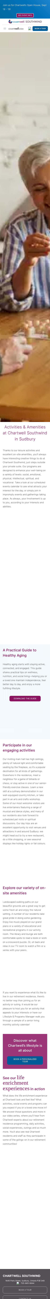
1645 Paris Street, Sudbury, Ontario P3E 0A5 (25, 1281)
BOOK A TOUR (40, 28)
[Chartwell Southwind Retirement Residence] (25, 22)
